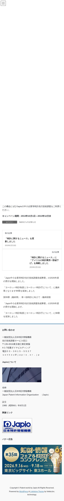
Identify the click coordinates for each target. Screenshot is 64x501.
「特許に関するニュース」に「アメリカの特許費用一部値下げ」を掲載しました (44, 260)
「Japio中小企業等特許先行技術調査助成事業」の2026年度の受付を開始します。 (31, 305)
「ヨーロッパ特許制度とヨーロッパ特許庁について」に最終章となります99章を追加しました (31, 289)
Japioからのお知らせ (27, 222)
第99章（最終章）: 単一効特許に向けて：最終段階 (27, 297)
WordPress (23, 491)
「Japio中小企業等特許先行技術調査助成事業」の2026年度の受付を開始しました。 (31, 279)
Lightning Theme (37, 491)
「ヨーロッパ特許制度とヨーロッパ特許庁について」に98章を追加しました (31, 315)
